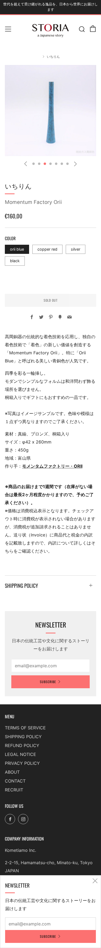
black (15, 260)
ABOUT (12, 772)
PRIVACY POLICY (22, 763)
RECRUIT (14, 789)
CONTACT (15, 781)
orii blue (17, 249)
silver (75, 249)
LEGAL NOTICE (20, 754)
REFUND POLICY (22, 745)
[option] (50, 110)
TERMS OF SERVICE (25, 727)
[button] (33, 164)
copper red (47, 249)
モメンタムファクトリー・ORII (52, 466)
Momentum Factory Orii (33, 202)
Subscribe (48, 681)
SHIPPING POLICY (23, 736)
